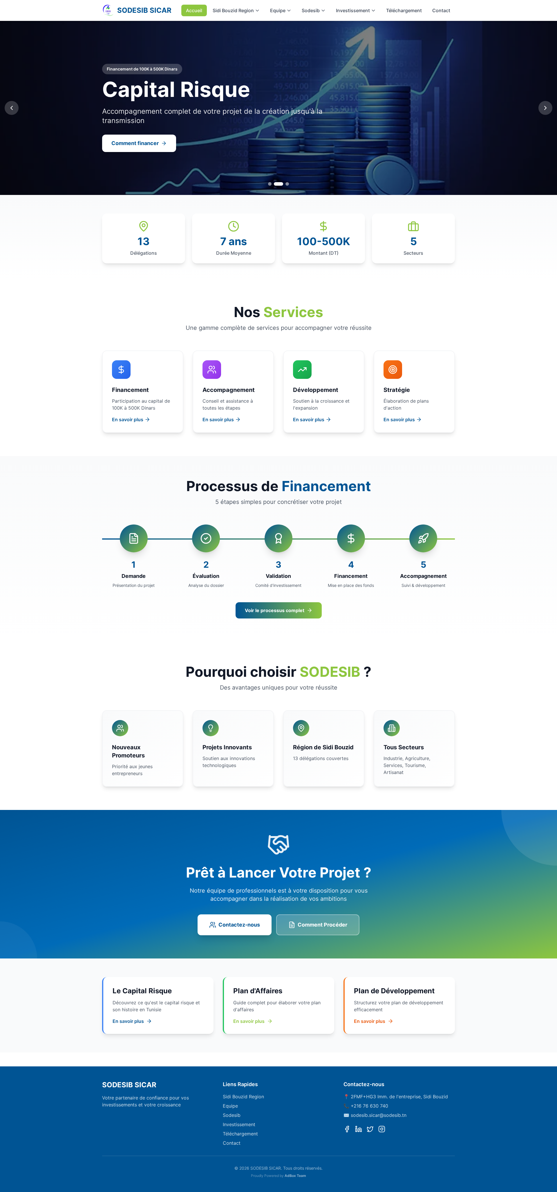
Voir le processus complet (274, 610)
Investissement (353, 10)
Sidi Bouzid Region (233, 10)
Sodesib (311, 10)
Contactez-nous (239, 925)
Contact (441, 10)
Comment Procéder (322, 925)
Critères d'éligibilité (136, 143)
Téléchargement (404, 10)
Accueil (194, 10)
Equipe (277, 10)
